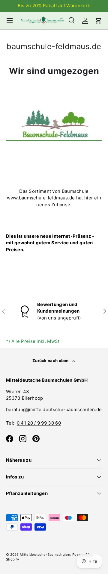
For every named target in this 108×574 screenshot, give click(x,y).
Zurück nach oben (51, 360)
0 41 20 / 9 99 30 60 (39, 423)
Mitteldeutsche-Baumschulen (45, 554)
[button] (98, 20)
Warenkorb (78, 5)
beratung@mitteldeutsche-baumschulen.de (54, 409)
